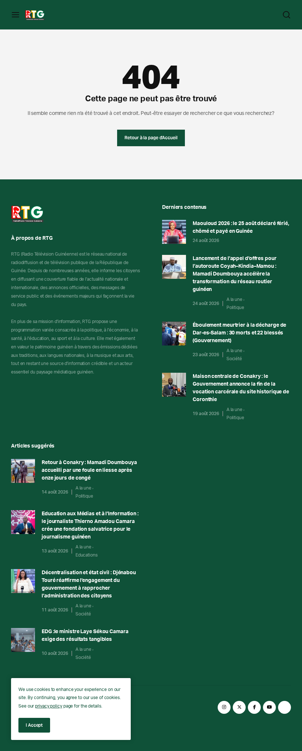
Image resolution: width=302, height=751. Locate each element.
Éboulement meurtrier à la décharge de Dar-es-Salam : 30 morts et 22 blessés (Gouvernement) (239, 333)
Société (234, 359)
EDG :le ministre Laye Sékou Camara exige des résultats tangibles (85, 635)
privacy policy (48, 706)
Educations (87, 555)
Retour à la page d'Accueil (150, 137)
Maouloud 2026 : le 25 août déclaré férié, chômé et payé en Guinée (241, 227)
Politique (235, 307)
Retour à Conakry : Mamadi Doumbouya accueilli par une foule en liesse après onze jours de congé (89, 470)
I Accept (34, 725)
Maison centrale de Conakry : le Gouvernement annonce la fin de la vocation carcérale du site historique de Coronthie (241, 388)
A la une (234, 299)
